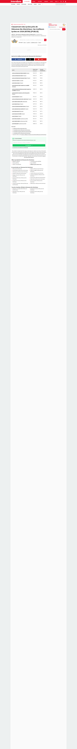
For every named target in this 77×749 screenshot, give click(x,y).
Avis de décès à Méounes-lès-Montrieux (20, 170)
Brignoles (25, 101)
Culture (40, 1)
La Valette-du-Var (34, 42)
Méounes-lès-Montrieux (17, 168)
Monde (35, 4)
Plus (56, 1)
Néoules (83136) (16, 162)
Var (24, 24)
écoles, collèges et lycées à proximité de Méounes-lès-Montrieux (33, 134)
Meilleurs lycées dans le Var (35, 164)
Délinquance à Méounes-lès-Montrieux (20, 171)
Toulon (39, 42)
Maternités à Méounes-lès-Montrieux (37, 179)
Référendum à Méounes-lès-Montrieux (37, 183)
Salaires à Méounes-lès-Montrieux (36, 168)
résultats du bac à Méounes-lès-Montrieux (22, 130)
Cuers (24, 42)
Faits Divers (23, 4)
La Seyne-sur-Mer (24, 118)
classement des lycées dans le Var (20, 128)
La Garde (21, 80)
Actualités (26, 1)
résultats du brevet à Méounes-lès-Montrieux (22, 131)
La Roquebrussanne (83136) (35, 161)
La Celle (28, 42)
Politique (13, 4)
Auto (51, 1)
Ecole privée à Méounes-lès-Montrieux (37, 177)
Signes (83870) (33, 162)
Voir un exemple (62, 27)
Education (30, 4)
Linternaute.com (52, 27)
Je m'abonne (28, 145)
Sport (33, 1)
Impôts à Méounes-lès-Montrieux (36, 173)
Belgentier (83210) (16, 161)
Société (18, 4)
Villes (39, 4)
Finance (46, 1)
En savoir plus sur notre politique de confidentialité (20, 147)
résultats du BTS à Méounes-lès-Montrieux (22, 133)
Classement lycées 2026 (18, 24)
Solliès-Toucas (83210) (17, 164)
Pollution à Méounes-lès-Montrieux (19, 173)
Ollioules (14, 86)
